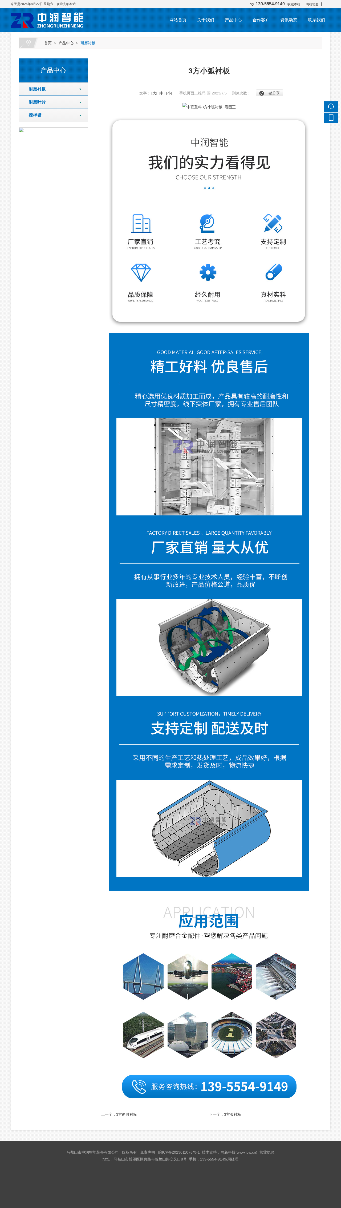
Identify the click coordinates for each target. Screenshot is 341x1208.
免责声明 (147, 1152)
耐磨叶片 (35, 102)
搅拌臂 (33, 115)
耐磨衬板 (87, 43)
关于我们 (205, 20)
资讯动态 (288, 20)
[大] (154, 93)
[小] (169, 93)
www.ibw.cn (246, 1152)
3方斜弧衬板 (126, 1114)
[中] (162, 93)
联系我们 (316, 20)
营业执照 (266, 1152)
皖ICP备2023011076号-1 (179, 1152)
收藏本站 (293, 4)
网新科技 (228, 1152)
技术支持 (209, 1152)
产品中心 (233, 20)
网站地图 (312, 4)
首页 (48, 43)
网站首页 (177, 20)
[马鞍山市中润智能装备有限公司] (48, 12)
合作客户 (261, 20)
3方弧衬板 (232, 1114)
